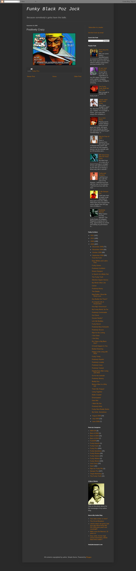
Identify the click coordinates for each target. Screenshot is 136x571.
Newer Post (31, 76)
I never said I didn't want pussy (103, 101)
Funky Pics (35, 71)
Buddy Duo (95, 381)
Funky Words (94, 461)
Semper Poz (94, 471)
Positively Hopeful (98, 359)
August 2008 (96, 416)
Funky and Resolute (102, 174)
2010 (92, 238)
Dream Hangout (97, 271)
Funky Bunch (96, 324)
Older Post (77, 76)
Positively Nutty (97, 406)
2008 (92, 244)
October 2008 (97, 252)
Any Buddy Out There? (99, 299)
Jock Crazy (94, 463)
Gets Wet (95, 400)
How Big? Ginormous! (99, 306)
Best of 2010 (94, 438)
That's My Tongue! (98, 389)
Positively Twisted (98, 368)
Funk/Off (93, 441)
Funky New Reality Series (100, 409)
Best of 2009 (94, 436)
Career (94, 286)
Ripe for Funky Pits (96, 468)
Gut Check (95, 315)
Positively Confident (98, 268)
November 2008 (98, 249)
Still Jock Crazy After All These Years (104, 156)
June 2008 (96, 421)
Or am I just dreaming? (103, 69)
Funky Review (95, 453)
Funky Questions (95, 451)
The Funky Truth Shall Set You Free (104, 88)
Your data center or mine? (99, 518)
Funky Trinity (96, 356)
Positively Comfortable (99, 312)
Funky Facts (94, 446)
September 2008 (98, 255)
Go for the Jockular (98, 375)
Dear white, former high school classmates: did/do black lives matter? (98, 537)
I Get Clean (96, 335)
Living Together (97, 392)
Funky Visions (94, 456)
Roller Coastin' (97, 395)
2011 (92, 235)
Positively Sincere (98, 330)
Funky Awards (95, 443)
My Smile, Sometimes (99, 412)
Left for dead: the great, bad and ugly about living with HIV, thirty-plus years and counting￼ (99, 526)
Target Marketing (95, 473)
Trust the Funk (97, 258)
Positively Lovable (98, 362)
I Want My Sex (97, 403)
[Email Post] (31, 69)
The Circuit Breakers (97, 521)
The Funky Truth (97, 277)
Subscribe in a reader (96, 27)
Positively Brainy (97, 288)
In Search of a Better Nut (100, 274)
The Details (96, 291)
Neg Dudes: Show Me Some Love (99, 295)
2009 (92, 241)
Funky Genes (96, 265)
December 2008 (98, 247)
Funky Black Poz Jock (53, 9)
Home (54, 76)
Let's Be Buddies (97, 321)
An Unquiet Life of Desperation (98, 303)
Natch (92, 466)
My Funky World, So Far (100, 309)
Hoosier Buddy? (97, 318)
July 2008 (95, 418)
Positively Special (102, 211)
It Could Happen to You (100, 346)
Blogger (88, 557)
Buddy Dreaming (97, 349)
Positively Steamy (98, 378)
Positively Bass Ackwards (100, 327)
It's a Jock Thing (102, 119)
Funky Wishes (95, 458)
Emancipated (96, 397)
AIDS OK (93, 431)
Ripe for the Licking (98, 332)
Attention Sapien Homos (100, 280)
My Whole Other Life (99, 283)
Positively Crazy (97, 365)
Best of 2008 (94, 433)
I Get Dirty (95, 338)
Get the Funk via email (95, 32)
